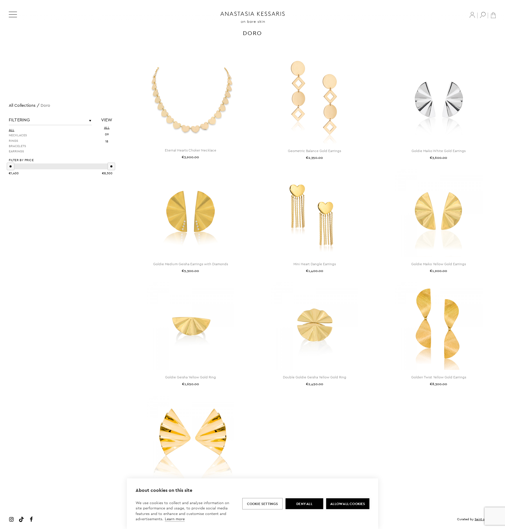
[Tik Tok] (21, 519)
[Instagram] (11, 519)
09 (107, 134)
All (11, 130)
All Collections (22, 105)
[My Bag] (493, 14)
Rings (13, 140)
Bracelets (17, 146)
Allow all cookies (347, 504)
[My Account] (472, 15)
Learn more (175, 518)
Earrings (16, 151)
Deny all (304, 504)
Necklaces (18, 135)
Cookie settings (262, 504)
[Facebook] (31, 519)
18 (106, 141)
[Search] (483, 15)
